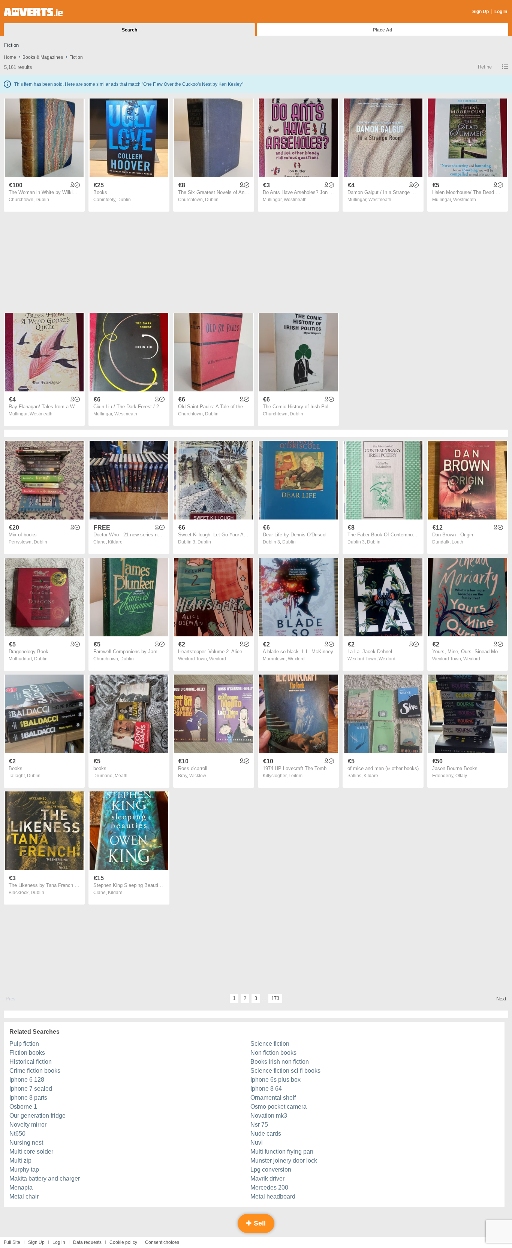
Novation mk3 (268, 1115)
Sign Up (480, 11)
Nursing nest (26, 1142)
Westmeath (295, 199)
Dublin (42, 199)
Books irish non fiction (279, 1061)
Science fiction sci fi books (285, 1070)
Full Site (12, 1242)
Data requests (87, 1242)
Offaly (461, 775)
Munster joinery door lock (283, 1160)
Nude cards (265, 1133)
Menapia (21, 1187)
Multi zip (20, 1160)
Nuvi (256, 1142)
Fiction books (27, 1052)
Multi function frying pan (281, 1151)
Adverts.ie (33, 12)
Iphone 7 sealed (30, 1088)
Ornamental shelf (273, 1097)
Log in (58, 1242)
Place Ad (382, 30)
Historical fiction (30, 1061)
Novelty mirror (27, 1124)
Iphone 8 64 (266, 1088)
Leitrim (295, 775)
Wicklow (197, 775)
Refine (485, 67)
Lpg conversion (270, 1169)
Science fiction (269, 1043)
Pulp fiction (24, 1043)
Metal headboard (272, 1196)
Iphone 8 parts (28, 1097)
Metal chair (24, 1196)
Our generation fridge (37, 1115)
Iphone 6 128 (26, 1079)
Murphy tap (24, 1169)
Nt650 (17, 1133)
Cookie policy (123, 1242)
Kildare (115, 542)
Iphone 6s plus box (275, 1079)
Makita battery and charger (44, 1178)
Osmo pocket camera (278, 1106)
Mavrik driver (267, 1178)
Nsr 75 (259, 1124)
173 (275, 998)
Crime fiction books (34, 1070)
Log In (500, 11)
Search (129, 30)
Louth (457, 542)
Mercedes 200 (269, 1187)
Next (501, 999)
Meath (121, 775)
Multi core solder (31, 1151)
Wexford (217, 658)
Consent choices (162, 1242)
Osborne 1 (23, 1106)
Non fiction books (273, 1052)
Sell (259, 1223)
